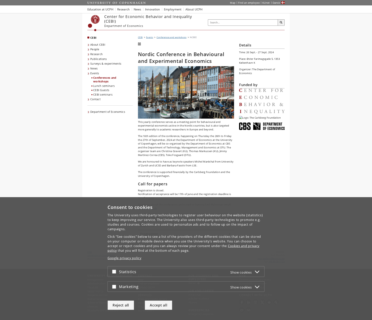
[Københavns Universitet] (94, 23)
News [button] (137, 9)
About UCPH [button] (194, 9)
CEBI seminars (103, 94)
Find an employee (249, 2)
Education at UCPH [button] (100, 9)
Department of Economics (107, 112)
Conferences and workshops (104, 79)
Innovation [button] (152, 9)
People (94, 49)
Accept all (158, 305)
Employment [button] (173, 9)
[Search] (281, 22)
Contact (95, 99)
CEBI (93, 37)
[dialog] (186, 258)
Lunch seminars (104, 86)
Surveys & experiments (105, 63)
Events (94, 73)
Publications (98, 59)
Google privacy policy (124, 258)
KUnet (266, 2)
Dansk (276, 2)
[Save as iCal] (139, 44)
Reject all (121, 305)
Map (232, 2)
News (94, 68)
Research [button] (123, 9)
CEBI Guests (101, 90)
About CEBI (97, 44)
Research (96, 54)
